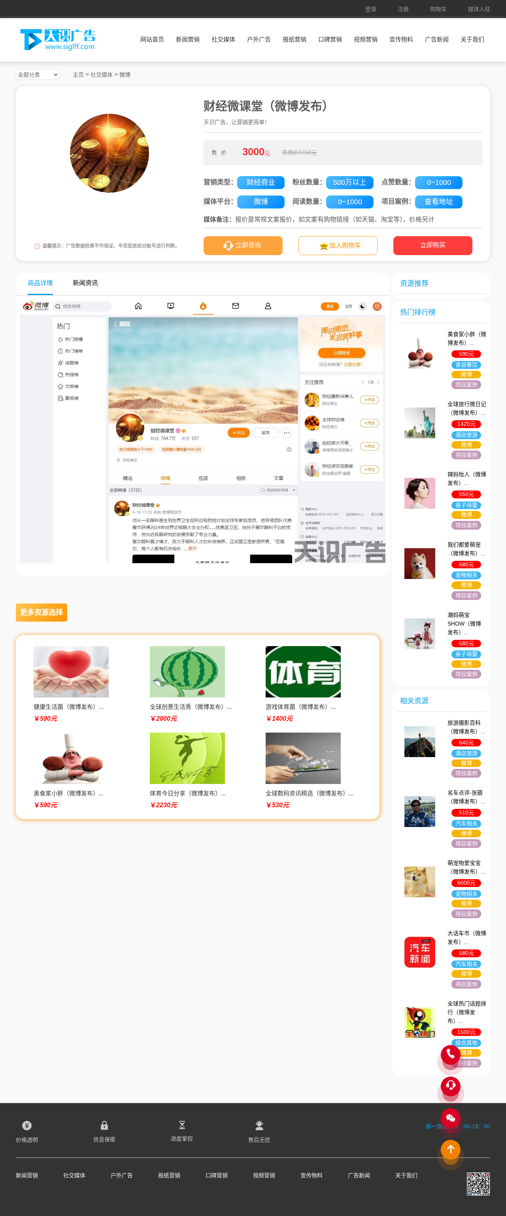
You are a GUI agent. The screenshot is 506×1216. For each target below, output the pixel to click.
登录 (370, 9)
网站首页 (152, 39)
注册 (403, 9)
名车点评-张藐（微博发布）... (466, 796)
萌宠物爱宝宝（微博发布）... (466, 867)
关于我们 (472, 39)
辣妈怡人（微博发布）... (466, 478)
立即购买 (433, 245)
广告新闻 (437, 39)
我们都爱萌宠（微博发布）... (466, 548)
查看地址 (439, 202)
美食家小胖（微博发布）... (466, 338)
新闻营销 (188, 39)
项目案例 (466, 385)
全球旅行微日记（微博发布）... (466, 408)
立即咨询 (248, 245)
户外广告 (259, 39)
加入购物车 (345, 245)
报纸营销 (294, 39)
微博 (124, 74)
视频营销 (366, 39)
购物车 (438, 9)
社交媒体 (223, 39)
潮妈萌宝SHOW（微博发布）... (464, 623)
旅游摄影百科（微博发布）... (466, 727)
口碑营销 (330, 39)
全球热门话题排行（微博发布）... (466, 1012)
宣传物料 (401, 39)
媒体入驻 (479, 9)
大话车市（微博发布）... (466, 937)
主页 (78, 74)
